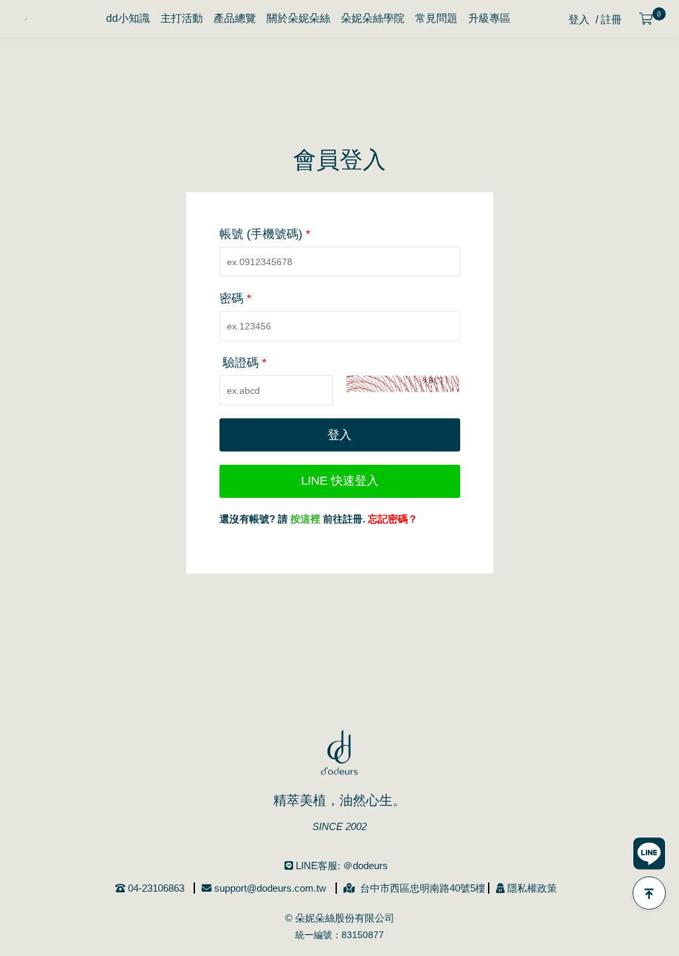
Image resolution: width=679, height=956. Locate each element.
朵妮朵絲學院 (372, 18)
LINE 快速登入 (340, 480)
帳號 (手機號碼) (264, 234)
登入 (578, 19)
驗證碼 (245, 362)
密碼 (235, 298)
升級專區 (489, 18)
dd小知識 (128, 18)
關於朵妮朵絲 (298, 18)
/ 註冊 (608, 19)
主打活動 (181, 18)
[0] (646, 18)
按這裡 (305, 518)
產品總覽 (235, 18)
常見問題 (436, 18)
